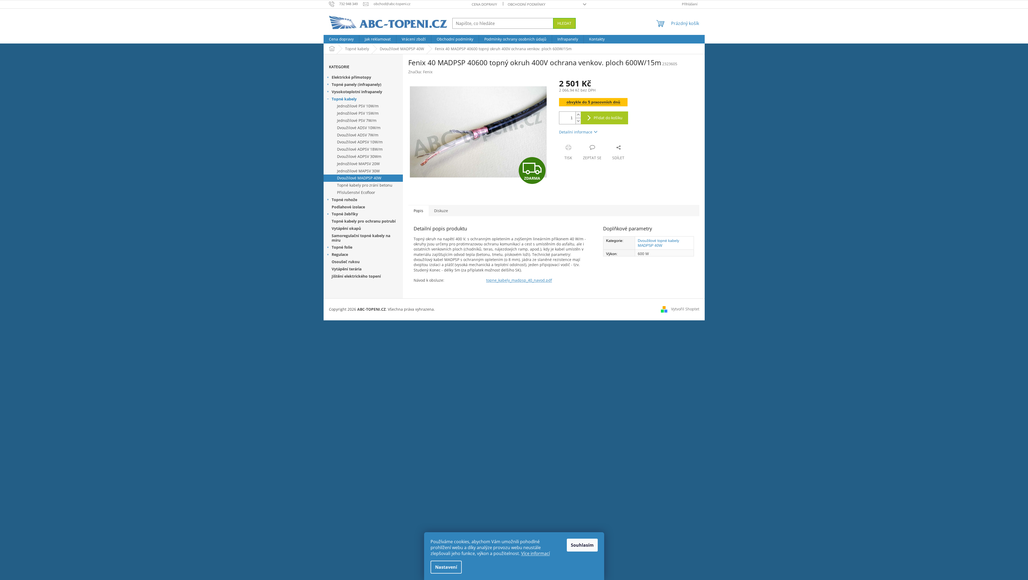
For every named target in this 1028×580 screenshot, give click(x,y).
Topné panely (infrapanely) (356, 84)
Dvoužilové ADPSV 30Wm (359, 156)
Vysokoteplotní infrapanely (357, 91)
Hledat (564, 23)
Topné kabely (344, 99)
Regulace (340, 254)
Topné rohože (344, 199)
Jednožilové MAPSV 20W (358, 163)
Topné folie (342, 247)
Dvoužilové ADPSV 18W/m (360, 149)
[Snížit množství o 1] (578, 121)
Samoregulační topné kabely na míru (361, 238)
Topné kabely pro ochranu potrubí (364, 221)
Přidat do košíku (608, 117)
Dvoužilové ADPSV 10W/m (360, 141)
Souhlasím (582, 545)
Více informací (535, 553)
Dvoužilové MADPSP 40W (359, 177)
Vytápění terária (346, 268)
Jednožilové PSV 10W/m (358, 105)
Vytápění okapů (346, 228)
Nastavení (446, 567)
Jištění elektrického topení (356, 276)
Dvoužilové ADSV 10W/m (359, 127)
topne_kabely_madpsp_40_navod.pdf (519, 280)
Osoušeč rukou (346, 261)
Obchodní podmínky (526, 4)
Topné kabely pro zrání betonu (364, 185)
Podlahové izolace (348, 206)
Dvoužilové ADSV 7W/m (357, 134)
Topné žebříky (345, 213)
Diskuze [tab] (441, 210)
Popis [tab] (418, 210)
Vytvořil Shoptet (685, 308)
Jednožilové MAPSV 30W (358, 170)
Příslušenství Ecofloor (356, 192)
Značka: (420, 71)
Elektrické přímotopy (351, 77)
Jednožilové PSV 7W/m (357, 120)
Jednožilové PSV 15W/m (358, 113)
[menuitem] (341, 39)
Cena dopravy (484, 4)
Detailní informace (575, 132)
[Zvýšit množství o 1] (578, 115)
